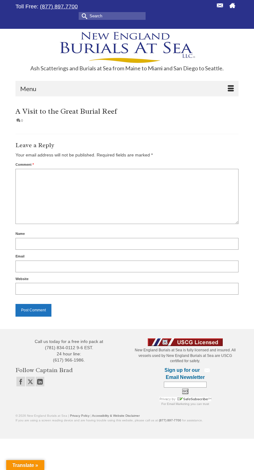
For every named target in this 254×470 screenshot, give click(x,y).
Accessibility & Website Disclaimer (116, 415)
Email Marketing (178, 404)
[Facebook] (20, 381)
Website (21, 279)
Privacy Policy (80, 415)
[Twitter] (30, 381)
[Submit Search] (83, 16)
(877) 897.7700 (59, 6)
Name (20, 233)
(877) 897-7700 (170, 420)
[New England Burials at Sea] (127, 47)
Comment (24, 164)
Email (19, 256)
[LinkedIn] (40, 381)
